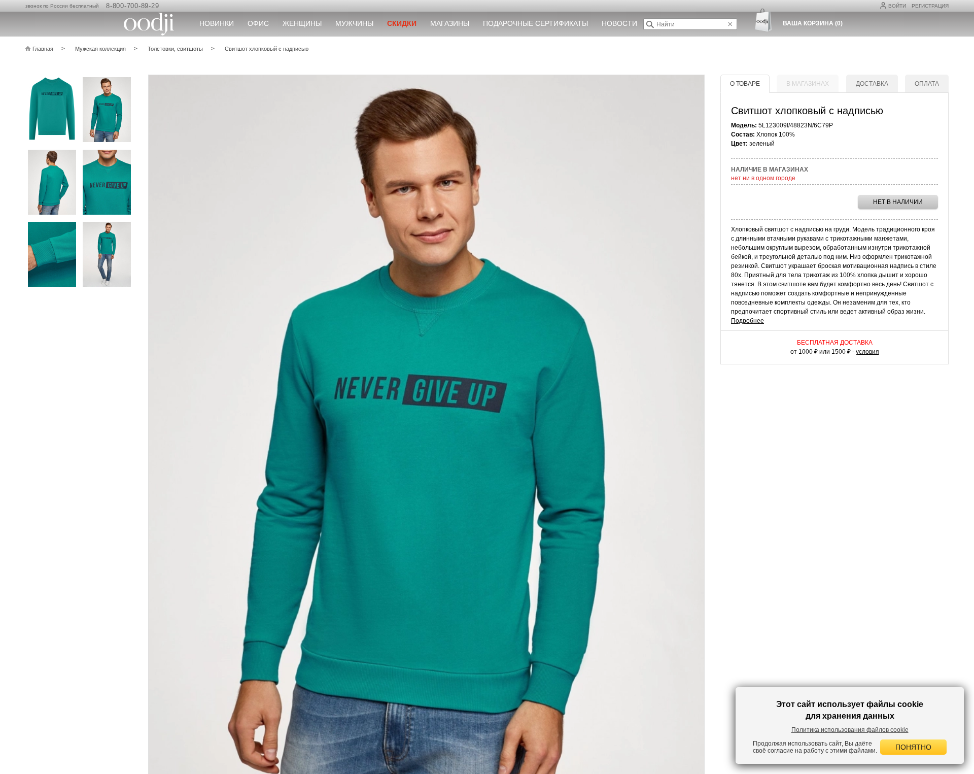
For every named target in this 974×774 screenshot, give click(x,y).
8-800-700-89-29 (132, 6)
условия (867, 351)
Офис (258, 23)
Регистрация (930, 6)
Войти (897, 6)
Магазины (449, 23)
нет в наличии (898, 202)
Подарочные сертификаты (535, 23)
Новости (619, 23)
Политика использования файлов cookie (850, 729)
